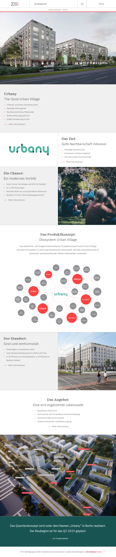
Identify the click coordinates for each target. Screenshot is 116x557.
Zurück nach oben (94, 552)
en (82, 4)
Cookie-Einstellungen (74, 552)
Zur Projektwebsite (60, 538)
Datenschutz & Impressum (53, 552)
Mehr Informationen (17, 124)
